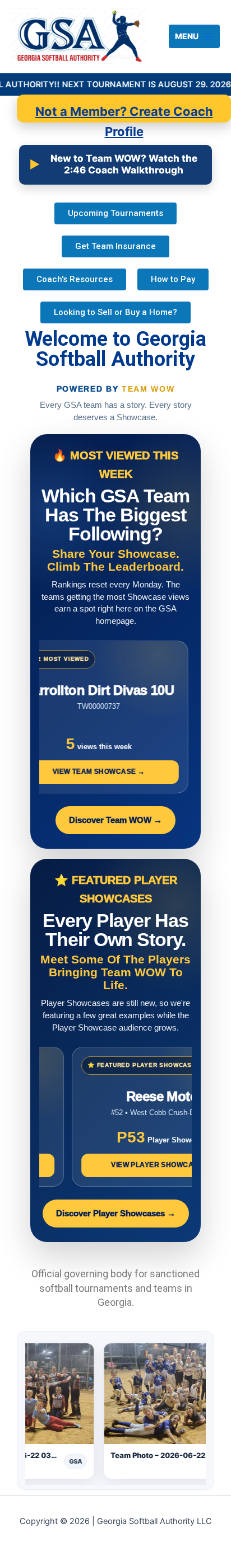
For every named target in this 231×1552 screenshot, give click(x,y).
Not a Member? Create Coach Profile (124, 113)
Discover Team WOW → (115, 820)
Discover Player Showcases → (115, 1213)
